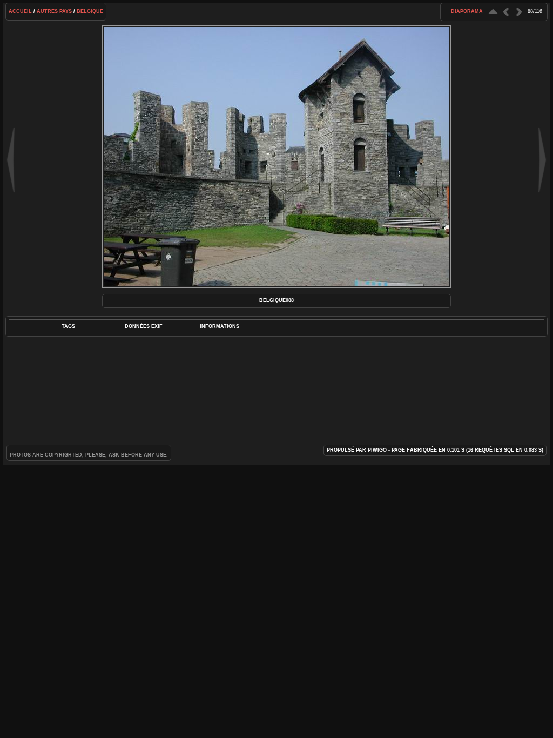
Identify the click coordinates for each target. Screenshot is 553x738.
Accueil (20, 11)
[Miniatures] (493, 11)
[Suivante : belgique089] (518, 11)
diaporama (467, 11)
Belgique (90, 11)
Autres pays (54, 11)
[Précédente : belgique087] (506, 11)
